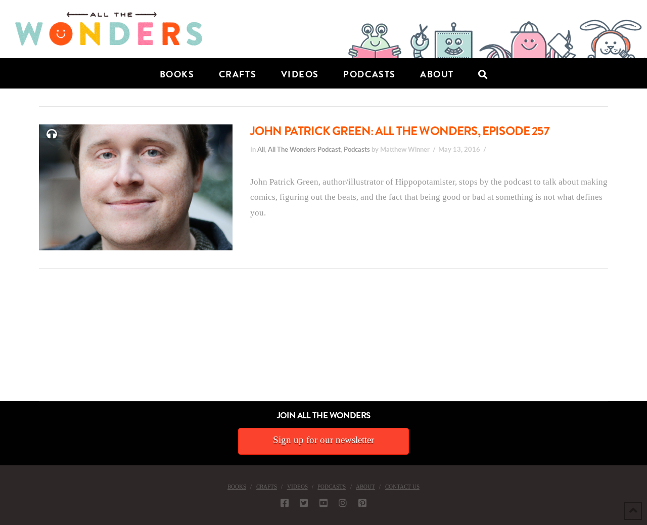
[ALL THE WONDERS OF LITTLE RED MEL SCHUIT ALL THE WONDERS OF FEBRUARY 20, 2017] (3, 344)
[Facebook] (285, 502)
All (261, 150)
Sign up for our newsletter (323, 439)
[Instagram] (343, 502)
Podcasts (357, 150)
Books (236, 487)
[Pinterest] (362, 502)
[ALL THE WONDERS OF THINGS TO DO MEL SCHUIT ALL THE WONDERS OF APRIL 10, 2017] (1, 344)
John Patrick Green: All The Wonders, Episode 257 (399, 131)
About (365, 487)
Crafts (266, 487)
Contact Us (402, 487)
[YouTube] (323, 502)
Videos (297, 487)
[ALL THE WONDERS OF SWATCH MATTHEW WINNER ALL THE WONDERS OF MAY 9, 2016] (10, 344)
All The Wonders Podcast (304, 150)
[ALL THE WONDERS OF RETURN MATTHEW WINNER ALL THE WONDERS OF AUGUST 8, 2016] (9, 344)
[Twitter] (304, 502)
